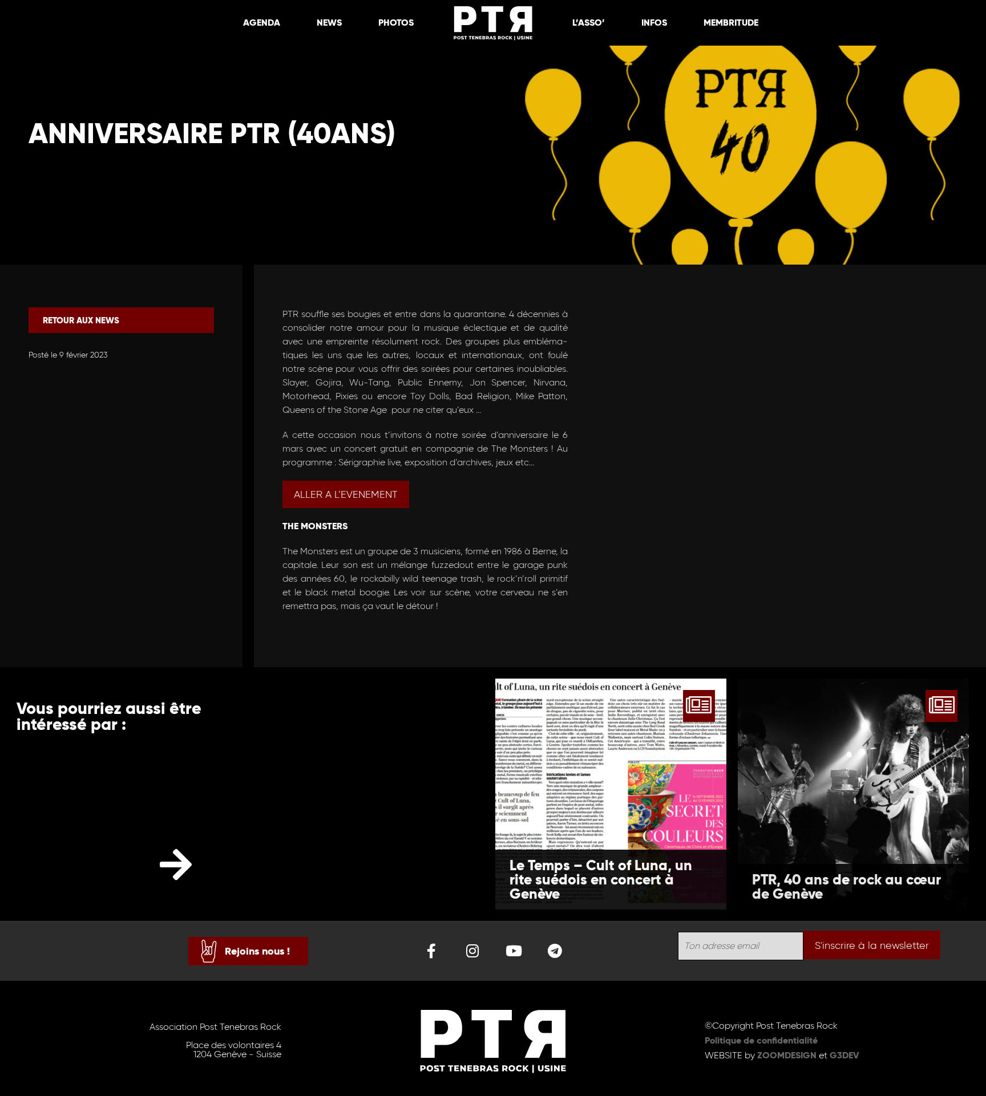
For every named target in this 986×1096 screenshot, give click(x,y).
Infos (654, 23)
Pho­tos (396, 23)
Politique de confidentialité (761, 1040)
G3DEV (844, 1055)
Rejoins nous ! (257, 950)
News (329, 23)
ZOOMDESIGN (787, 1055)
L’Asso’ (588, 23)
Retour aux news (81, 320)
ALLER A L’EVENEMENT (346, 494)
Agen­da (261, 23)
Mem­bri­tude (731, 23)
